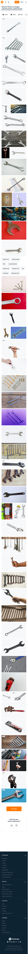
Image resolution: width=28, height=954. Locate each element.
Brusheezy (4, 858)
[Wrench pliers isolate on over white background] (14, 464)
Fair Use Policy (20, 950)
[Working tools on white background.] (14, 545)
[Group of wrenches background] (14, 139)
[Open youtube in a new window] (20, 941)
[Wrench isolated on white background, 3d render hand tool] (14, 184)
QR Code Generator (6, 877)
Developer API (5, 870)
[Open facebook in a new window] (7, 941)
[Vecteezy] (2, 2)
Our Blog (4, 911)
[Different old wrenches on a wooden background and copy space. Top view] (14, 477)
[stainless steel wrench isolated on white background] (14, 434)
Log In (22, 2)
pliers (4, 264)
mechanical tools (15, 273)
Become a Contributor (7, 913)
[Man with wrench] (19, 511)
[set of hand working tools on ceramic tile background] (5, 765)
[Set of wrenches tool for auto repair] (14, 613)
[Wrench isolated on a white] (19, 58)
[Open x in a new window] (18, 941)
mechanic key (6, 268)
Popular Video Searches (7, 896)
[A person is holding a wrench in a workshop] (14, 214)
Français (4, 930)
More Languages (5, 932)
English (3, 920)
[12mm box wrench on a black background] (5, 152)
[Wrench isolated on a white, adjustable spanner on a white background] (14, 318)
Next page (14, 809)
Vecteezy (4, 860)
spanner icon (6, 259)
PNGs (21, 14)
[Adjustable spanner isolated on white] (19, 696)
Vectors (6, 14)
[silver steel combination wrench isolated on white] (14, 71)
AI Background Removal (7, 874)
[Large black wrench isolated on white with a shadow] (14, 647)
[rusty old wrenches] (14, 580)
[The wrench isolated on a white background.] (14, 45)
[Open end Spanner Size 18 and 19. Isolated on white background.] (14, 167)
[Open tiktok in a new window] (16, 941)
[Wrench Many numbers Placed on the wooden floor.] (14, 742)
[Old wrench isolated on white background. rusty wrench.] (6, 333)
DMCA (3, 887)
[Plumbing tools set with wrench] (14, 710)
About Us (4, 908)
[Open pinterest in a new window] (14, 941)
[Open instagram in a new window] (9, 941)
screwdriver (5, 273)
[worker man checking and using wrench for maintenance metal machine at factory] (14, 754)
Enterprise (4, 865)
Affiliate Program (5, 889)
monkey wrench (15, 259)
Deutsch (4, 927)
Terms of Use (6, 950)
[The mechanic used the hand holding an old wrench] (14, 563)
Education (4, 867)
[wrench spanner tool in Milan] (14, 451)
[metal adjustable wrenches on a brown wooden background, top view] (7, 199)
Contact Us (4, 906)
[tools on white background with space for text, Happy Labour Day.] (14, 284)
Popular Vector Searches (7, 891)
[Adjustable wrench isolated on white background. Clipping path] (18, 152)
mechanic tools (15, 268)
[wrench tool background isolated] (6, 696)
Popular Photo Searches (7, 894)
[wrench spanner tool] (14, 230)
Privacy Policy (13, 950)
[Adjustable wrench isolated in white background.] (14, 528)
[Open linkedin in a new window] (11, 941)
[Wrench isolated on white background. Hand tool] (14, 82)
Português (4, 925)
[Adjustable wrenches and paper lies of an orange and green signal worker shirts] (7, 511)
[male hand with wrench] (14, 366)
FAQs (3, 904)
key (23, 268)
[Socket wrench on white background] (14, 727)
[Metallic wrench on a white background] (14, 27)
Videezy (3, 863)
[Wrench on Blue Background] (14, 795)
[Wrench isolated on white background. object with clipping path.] (14, 630)
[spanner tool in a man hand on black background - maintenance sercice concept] (18, 765)
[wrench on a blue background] (18, 333)
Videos (14, 14)
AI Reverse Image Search (7, 872)
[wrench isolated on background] (6, 109)
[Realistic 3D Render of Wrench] (19, 199)
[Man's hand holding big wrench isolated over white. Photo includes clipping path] (14, 596)
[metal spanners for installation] (14, 301)
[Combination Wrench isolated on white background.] (14, 122)
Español (4, 923)
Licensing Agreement (6, 884)
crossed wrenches (13, 264)
